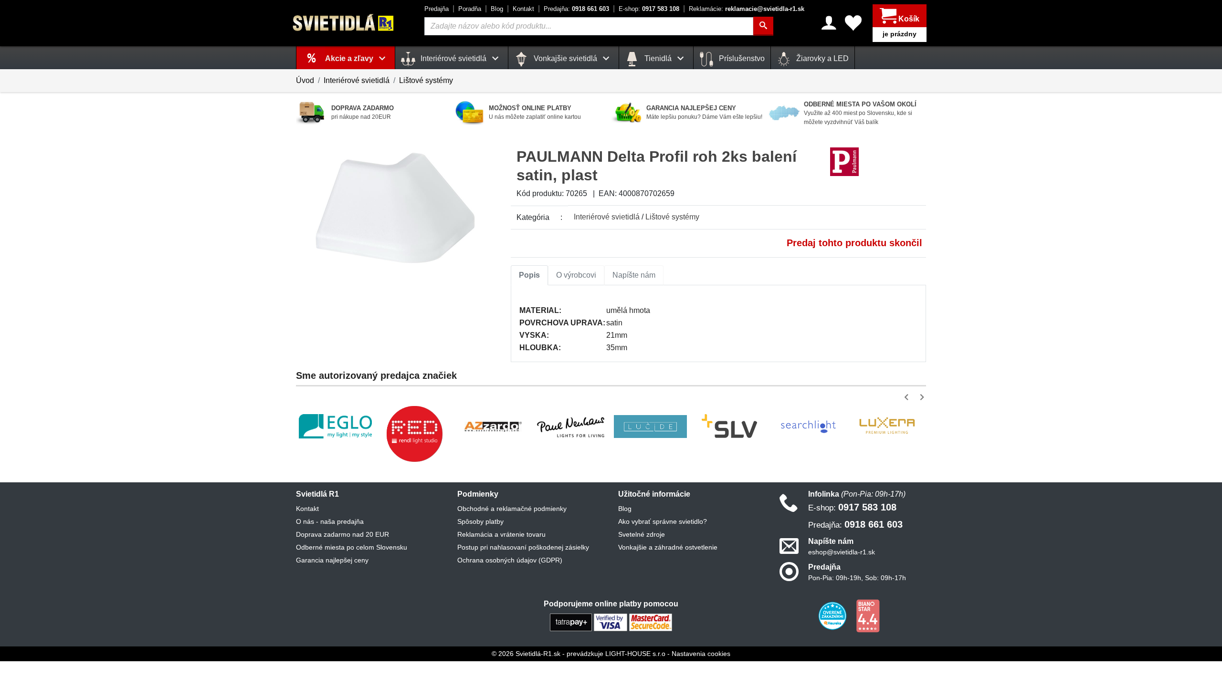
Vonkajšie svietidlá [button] (565, 58)
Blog (497, 8)
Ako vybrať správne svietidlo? (662, 521)
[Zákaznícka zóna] (829, 23)
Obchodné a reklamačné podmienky (512, 508)
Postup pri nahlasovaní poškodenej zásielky (523, 547)
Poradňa (469, 8)
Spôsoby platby (480, 521)
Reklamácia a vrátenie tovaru (501, 534)
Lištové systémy (426, 80)
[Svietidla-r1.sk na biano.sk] (868, 615)
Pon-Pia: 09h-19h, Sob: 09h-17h (857, 578)
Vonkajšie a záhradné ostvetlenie (667, 547)
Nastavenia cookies (701, 653)
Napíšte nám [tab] (633, 275)
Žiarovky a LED (821, 58)
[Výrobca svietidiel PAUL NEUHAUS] (571, 426)
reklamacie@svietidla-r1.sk (746, 8)
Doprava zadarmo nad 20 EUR (342, 534)
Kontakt (523, 8)
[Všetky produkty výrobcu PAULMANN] (844, 161)
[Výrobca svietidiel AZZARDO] (493, 426)
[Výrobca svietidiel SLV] (729, 426)
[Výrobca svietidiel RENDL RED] (414, 434)
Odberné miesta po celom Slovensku (351, 547)
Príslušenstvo (741, 58)
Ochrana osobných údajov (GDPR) (509, 560)
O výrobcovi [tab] (576, 275)
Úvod (305, 80)
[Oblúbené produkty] (853, 23)
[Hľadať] (763, 26)
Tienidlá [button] (658, 58)
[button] (908, 397)
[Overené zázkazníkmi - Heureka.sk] (833, 615)
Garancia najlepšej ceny (332, 560)
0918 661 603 (576, 8)
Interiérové (607, 217)
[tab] (529, 275)
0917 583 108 (649, 8)
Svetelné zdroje (641, 534)
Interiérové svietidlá (357, 80)
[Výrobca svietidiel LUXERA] (886, 426)
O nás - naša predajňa (330, 521)
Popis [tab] (529, 275)
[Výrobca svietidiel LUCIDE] (650, 426)
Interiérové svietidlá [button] (453, 58)
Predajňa (436, 8)
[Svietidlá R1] (343, 23)
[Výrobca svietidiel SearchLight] (808, 426)
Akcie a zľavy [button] (350, 58)
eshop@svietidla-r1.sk (841, 552)
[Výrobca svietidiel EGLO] (335, 426)
